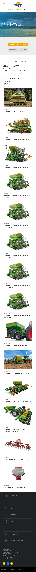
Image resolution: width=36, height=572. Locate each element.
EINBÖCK (7, 84)
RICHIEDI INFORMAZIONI (18, 50)
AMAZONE (8, 81)
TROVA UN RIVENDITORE (18, 44)
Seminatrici (7, 109)
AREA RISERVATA (15, 534)
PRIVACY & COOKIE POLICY (18, 528)
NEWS (12, 508)
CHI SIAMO (13, 515)
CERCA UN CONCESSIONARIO (18, 541)
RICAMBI (13, 502)
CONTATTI (13, 521)
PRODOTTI (14, 495)
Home (9, 9)
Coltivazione (16, 9)
